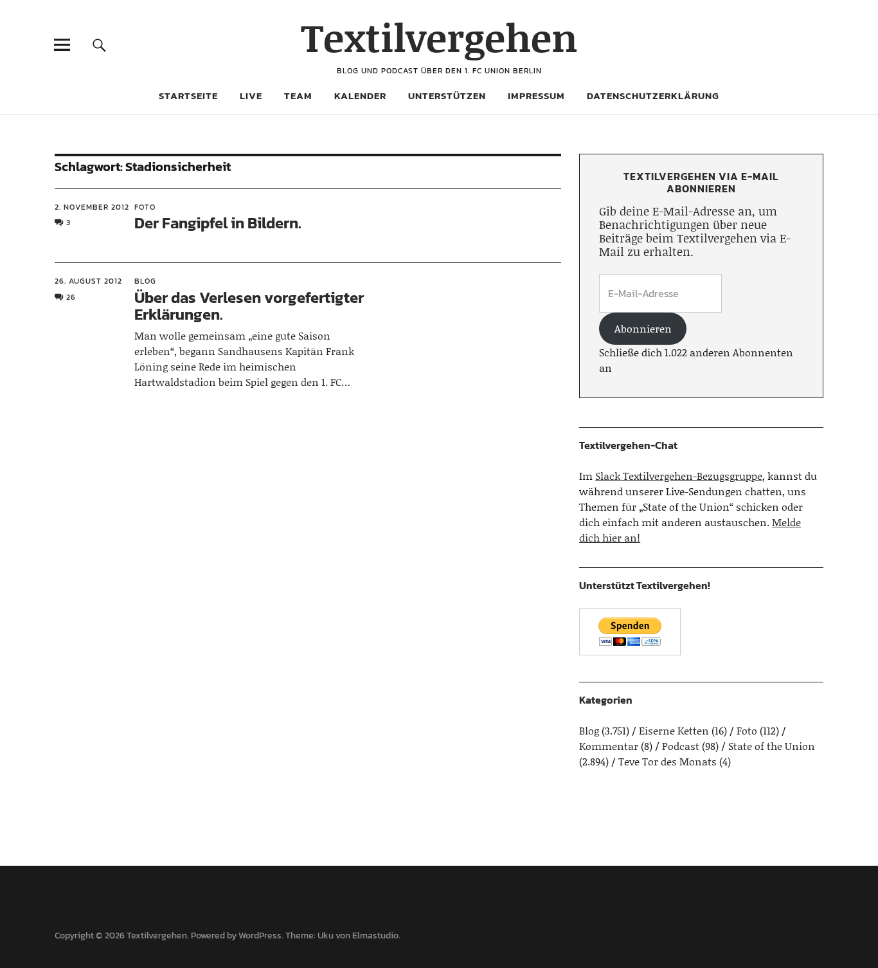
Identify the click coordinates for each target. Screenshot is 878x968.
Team (298, 95)
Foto (145, 207)
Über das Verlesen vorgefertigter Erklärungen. (249, 305)
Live (251, 95)
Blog (145, 281)
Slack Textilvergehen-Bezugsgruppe (678, 475)
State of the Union (771, 745)
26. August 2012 (88, 281)
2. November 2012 (92, 207)
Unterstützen (447, 95)
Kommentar (608, 745)
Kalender (360, 95)
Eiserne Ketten (674, 730)
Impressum (536, 95)
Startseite (188, 95)
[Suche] (99, 45)
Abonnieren (643, 328)
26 (71, 297)
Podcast (680, 745)
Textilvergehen (439, 37)
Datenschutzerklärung (653, 95)
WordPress (260, 935)
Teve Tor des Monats (667, 761)
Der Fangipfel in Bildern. (217, 223)
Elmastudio (375, 935)
